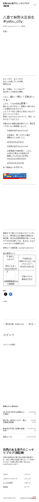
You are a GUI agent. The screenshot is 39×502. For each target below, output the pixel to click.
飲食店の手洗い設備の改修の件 (13, 429)
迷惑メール (7, 437)
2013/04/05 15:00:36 (15, 163)
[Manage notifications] (34, 497)
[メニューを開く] (35, 4)
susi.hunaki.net (11, 268)
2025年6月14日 (33, 421)
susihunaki (11, 26)
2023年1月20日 (31, 437)
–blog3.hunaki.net (27, 264)
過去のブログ (27, 279)
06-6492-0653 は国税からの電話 (14, 413)
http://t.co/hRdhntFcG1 (16, 158)
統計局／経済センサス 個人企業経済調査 (14, 421)
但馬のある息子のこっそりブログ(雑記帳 (18, 451)
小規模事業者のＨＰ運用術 (11, 282)
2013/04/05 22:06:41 (15, 142)
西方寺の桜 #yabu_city (15, 324)
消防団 (23, 26)
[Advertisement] (19, 52)
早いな (31, 324)
